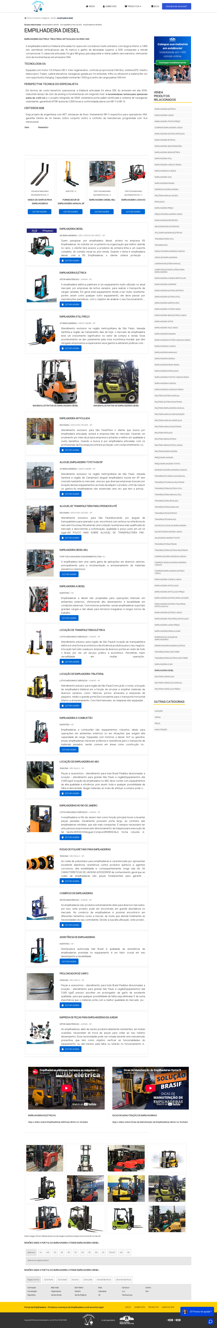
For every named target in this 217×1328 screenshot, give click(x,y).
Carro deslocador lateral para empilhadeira (170, 270)
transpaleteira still (164, 239)
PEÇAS (157, 723)
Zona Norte (48, 1279)
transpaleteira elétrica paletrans (171, 550)
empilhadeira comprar (165, 284)
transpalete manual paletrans (169, 482)
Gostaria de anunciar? (176, 6)
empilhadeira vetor (164, 321)
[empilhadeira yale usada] (126, 1219)
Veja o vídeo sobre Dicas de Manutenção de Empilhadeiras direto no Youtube (150, 1122)
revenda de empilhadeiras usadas (171, 470)
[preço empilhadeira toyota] (44, 1158)
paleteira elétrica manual (167, 395)
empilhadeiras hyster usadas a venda (172, 340)
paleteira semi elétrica (165, 439)
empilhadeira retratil (50, 24)
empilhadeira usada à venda (168, 164)
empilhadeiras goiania (165, 334)
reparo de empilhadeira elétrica (170, 645)
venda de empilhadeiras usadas (170, 251)
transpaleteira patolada (166, 501)
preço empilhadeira (164, 457)
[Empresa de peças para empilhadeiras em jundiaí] (40, 1042)
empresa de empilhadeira (166, 189)
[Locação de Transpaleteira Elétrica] (40, 654)
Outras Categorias (169, 702)
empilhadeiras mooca (165, 358)
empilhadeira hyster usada (168, 309)
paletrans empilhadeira (166, 451)
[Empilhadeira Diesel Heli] (40, 574)
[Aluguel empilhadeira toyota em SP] (40, 487)
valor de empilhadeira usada (168, 531)
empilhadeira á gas (164, 664)
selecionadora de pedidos (167, 226)
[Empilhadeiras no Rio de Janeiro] (40, 830)
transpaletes (161, 245)
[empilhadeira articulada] (40, 443)
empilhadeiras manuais (166, 352)
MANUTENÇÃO (161, 729)
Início (92, 6)
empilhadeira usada (164, 115)
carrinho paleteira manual (168, 263)
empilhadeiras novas (164, 183)
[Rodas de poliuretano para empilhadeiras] (40, 874)
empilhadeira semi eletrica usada (170, 315)
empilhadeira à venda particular (170, 278)
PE (89, 1252)
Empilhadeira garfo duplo (167, 303)
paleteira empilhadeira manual (169, 408)
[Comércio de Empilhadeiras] (40, 918)
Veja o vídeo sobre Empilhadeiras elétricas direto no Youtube (58, 1122)
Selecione (31, 1252)
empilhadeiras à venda (165, 171)
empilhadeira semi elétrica (167, 152)
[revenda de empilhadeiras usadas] (167, 1158)
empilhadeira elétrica (165, 109)
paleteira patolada (164, 433)
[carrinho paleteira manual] (85, 1158)
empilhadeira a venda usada (168, 579)
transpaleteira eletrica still (168, 488)
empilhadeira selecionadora (168, 146)
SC (76, 1252)
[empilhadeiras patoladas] (167, 1188)
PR (69, 1252)
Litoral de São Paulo (123, 1279)
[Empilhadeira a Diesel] (40, 611)
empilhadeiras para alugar (167, 631)
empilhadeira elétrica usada (168, 612)
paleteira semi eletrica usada (169, 445)
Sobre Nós (110, 6)
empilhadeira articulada (167, 585)
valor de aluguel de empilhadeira (170, 525)
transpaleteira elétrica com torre (171, 658)
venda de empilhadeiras (166, 257)
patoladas (159, 202)
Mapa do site (168, 1307)
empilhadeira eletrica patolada (170, 134)
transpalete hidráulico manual (170, 476)
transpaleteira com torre (167, 652)
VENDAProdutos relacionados (165, 96)
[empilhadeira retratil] (126, 1188)
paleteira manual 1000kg (166, 195)
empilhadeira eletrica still (167, 296)
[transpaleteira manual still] (167, 1219)
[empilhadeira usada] (85, 1219)
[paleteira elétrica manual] (85, 1188)
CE (103, 1252)
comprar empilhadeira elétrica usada (170, 572)
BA (96, 1252)
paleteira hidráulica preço (167, 689)
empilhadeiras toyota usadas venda (172, 377)
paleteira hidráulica (164, 676)
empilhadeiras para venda (167, 365)
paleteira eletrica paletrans (168, 402)
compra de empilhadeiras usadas (170, 556)
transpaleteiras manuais (167, 507)
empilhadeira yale (163, 177)
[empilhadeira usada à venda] (44, 1188)
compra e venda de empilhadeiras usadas (170, 563)
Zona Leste (87, 1279)
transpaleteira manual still (71, 24)
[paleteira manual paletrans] (44, 1219)
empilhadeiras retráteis (92, 24)
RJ (41, 1252)
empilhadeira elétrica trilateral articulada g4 (170, 605)
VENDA (158, 717)
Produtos (133, 6)
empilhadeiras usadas (165, 383)
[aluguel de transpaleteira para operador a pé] (40, 530)
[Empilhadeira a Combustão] (40, 742)
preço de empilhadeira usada (168, 214)
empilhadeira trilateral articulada (172, 618)
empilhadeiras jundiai (165, 346)
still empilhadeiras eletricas (168, 232)
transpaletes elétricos (166, 513)
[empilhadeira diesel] (55, 382)
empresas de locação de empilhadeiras (166, 638)
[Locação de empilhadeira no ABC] (40, 786)
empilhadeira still (163, 158)
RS (82, 1252)
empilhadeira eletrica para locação (172, 598)
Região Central (33, 1279)
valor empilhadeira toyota (167, 538)
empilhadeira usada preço (167, 625)
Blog (156, 6)
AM (121, 1252)
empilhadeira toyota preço (167, 121)
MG (47, 1252)
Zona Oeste (62, 1279)
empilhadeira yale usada (166, 327)
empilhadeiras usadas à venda (169, 389)
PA (128, 1252)
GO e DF (112, 1252)
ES (55, 1252)
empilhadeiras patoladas (166, 371)
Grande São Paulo (104, 1279)
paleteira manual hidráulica (168, 420)
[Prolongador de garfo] (40, 998)
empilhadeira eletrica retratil (169, 290)
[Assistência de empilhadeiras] (40, 961)
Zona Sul (75, 1279)
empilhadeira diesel (164, 670)
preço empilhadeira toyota (167, 463)
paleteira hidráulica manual (168, 683)
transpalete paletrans (166, 544)
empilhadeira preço (164, 208)
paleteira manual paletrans (168, 426)
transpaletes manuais (165, 519)
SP (62, 1252)
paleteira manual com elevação (169, 414)
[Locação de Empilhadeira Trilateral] (40, 698)
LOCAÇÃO (159, 711)
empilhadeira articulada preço (170, 592)
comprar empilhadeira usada (169, 127)
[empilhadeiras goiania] (126, 1158)
